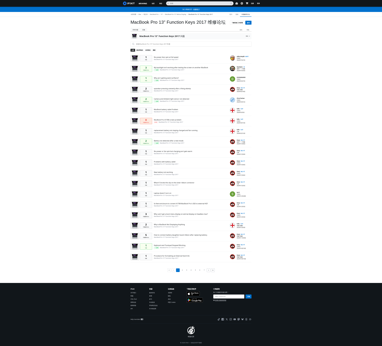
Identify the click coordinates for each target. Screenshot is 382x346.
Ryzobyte (240, 67)
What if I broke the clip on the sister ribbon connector (174, 183)
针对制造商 (152, 309)
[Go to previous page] (173, 270)
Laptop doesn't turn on (162, 193)
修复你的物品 (143, 3)
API (132, 309)
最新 (154, 50)
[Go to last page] (213, 270)
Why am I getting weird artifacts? (166, 78)
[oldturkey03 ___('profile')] (232, 58)
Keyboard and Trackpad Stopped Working (169, 245)
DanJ (238, 88)
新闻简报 (133, 305)
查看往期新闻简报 (220, 300)
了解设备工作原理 (237, 23)
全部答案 (133, 14)
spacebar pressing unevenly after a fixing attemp (172, 88)
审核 (248, 30)
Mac (139, 14)
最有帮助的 (139, 50)
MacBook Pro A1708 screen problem (167, 120)
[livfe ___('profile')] (232, 110)
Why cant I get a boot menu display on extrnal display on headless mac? (181, 214)
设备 (143, 30)
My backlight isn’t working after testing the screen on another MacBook (181, 67)
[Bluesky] (242, 319)
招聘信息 (133, 302)
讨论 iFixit (134, 299)
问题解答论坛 (246, 14)
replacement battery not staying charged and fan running (175, 130)
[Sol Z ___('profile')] (232, 194)
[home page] (129, 3)
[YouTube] (234, 319)
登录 (258, 3)
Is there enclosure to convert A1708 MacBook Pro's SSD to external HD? (181, 203)
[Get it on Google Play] (195, 300)
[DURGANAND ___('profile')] (232, 79)
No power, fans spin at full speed (166, 57)
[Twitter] (227, 319)
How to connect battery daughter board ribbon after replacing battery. (180, 235)
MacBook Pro (154, 14)
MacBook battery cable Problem (166, 109)
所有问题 (135, 30)
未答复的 (148, 50)
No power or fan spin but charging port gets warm (173, 151)
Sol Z (238, 192)
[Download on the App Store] (193, 293)
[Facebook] (223, 319)
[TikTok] (219, 319)
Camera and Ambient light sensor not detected (171, 99)
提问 (248, 23)
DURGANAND (241, 77)
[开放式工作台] (237, 3)
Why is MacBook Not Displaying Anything (169, 224)
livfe (238, 109)
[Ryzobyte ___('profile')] (232, 68)
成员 (241, 30)
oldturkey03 (241, 56)
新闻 (150, 296)
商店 (160, 3)
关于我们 (133, 293)
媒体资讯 (152, 293)
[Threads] (246, 319)
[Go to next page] (208, 270)
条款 (169, 299)
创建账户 (196, 9)
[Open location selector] (242, 3)
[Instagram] (230, 319)
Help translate (135, 319)
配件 (231, 14)
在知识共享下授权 (196, 343)
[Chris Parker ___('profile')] (232, 100)
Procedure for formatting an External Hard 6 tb (172, 256)
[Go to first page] (169, 270)
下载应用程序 (191, 289)
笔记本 (146, 14)
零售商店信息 (153, 305)
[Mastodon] (238, 319)
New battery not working (163, 172)
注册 (252, 3)
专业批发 (152, 302)
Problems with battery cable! (164, 162)
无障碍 (170, 293)
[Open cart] (247, 3)
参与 (150, 299)
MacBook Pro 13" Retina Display (175, 14)
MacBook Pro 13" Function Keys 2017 (200, 14)
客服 (132, 296)
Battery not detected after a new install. (169, 141)
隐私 (169, 296)
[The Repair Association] (250, 319)
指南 (237, 14)
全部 (133, 50)
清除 (247, 36)
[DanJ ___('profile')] (232, 89)
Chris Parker (241, 98)
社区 (153, 3)
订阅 (248, 296)
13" (162, 14)
